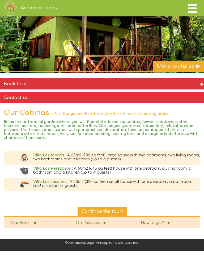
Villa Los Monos (48, 155)
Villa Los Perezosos (52, 168)
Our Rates (24, 223)
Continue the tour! (102, 211)
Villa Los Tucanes (50, 182)
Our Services (91, 223)
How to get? (156, 223)
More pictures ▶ (178, 66)
